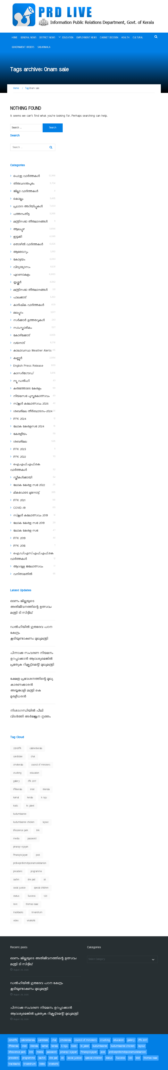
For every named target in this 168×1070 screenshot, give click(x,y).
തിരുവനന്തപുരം (23, 184)
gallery (16, 781)
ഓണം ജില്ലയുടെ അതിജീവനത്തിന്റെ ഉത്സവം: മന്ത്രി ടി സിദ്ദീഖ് (31, 607)
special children (41, 887)
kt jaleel (30, 805)
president (17, 871)
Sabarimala (43, 47)
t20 (45, 896)
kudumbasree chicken (23, 822)
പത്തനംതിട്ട (21, 214)
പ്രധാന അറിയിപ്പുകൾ (28, 206)
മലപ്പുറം (18, 313)
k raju (44, 797)
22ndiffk (17, 748)
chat (33, 756)
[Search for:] (26, 127)
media (16, 838)
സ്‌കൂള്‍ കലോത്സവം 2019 (30, 515)
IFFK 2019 (19, 538)
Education (67, 37)
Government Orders (23, 47)
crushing (17, 773)
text (15, 904)
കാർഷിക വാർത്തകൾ (28, 305)
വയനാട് (19, 343)
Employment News (87, 37)
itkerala (46, 789)
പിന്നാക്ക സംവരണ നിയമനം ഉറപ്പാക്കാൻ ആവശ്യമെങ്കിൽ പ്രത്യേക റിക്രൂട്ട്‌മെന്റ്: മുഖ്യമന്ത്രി (32, 659)
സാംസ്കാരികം (22, 328)
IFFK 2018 (19, 546)
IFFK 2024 (19, 419)
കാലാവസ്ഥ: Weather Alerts (32, 350)
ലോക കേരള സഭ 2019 (28, 523)
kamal (16, 797)
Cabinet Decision (109, 37)
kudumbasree (19, 814)
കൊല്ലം (18, 199)
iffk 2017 (32, 781)
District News (47, 37)
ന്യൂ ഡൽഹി (21, 381)
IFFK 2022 (19, 457)
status (16, 896)
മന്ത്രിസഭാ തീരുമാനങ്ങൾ (30, 222)
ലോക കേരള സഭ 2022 (29, 485)
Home (14, 37)
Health (125, 37)
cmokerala (18, 764)
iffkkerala (17, 789)
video (15, 920)
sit (45, 879)
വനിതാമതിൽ (22, 574)
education (34, 773)
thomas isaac (32, 904)
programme (36, 871)
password (32, 838)
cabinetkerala (36, 748)
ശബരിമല (20, 442)
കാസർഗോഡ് (23, 373)
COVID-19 (19, 508)
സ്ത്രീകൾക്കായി (22, 477)
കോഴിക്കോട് (21, 335)
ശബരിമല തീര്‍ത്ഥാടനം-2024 (32, 411)
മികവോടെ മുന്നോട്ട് (26, 493)
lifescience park (20, 830)
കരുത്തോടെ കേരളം (27, 388)
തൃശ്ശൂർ (17, 282)
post (38, 855)
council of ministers (40, 764)
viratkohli (31, 920)
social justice (19, 887)
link (38, 830)
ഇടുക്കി (17, 237)
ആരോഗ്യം (20, 252)
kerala (30, 797)
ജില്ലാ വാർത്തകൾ (25, 191)
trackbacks (18, 912)
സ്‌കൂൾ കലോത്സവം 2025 (30, 404)
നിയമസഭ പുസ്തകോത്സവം (31, 396)
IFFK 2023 (19, 449)
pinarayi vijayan (20, 846)
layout (46, 822)
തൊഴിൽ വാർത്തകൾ (28, 244)
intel (32, 789)
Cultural (138, 37)
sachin (16, 879)
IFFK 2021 (19, 500)
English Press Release (28, 366)
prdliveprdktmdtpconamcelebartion (29, 863)
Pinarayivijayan (20, 855)
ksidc (15, 805)
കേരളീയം (20, 434)
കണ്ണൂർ (17, 358)
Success (31, 896)
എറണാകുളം (21, 275)
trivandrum (37, 912)
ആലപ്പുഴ (19, 229)
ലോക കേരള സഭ (25, 531)
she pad (31, 879)
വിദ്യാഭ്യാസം (21, 267)
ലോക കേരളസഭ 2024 (28, 426)
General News (28, 37)
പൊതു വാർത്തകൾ (26, 176)
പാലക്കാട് (19, 297)
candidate (18, 756)
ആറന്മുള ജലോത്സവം (28, 566)
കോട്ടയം (19, 259)
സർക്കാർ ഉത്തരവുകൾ (29, 320)
